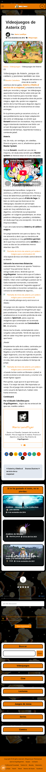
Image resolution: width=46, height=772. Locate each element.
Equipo (28, 762)
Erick (11, 561)
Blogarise (28, 759)
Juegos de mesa (23, 704)
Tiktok (20, 769)
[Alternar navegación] (2, 6)
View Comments (23, 626)
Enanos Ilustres (31, 468)
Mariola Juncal (14, 536)
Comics (23, 729)
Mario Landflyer (20, 34)
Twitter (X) (24, 765)
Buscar (23, 646)
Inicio (6, 66)
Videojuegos (15, 66)
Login (42, 596)
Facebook (39, 769)
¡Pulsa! (40, 653)
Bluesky (31, 765)
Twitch (14, 769)
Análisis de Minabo (14, 534)
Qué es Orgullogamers (17, 762)
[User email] (24, 445)
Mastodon (38, 765)
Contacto (35, 762)
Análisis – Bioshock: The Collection (22, 507)
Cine (23, 678)
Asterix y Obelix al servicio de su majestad (14, 471)
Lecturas (23, 691)
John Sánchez (14, 510)
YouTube (7, 769)
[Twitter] (21, 445)
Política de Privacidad (12, 765)
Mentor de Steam (29, 769)
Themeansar (38, 759)
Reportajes (33, 38)
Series (23, 717)
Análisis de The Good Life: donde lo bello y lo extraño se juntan (22, 557)
